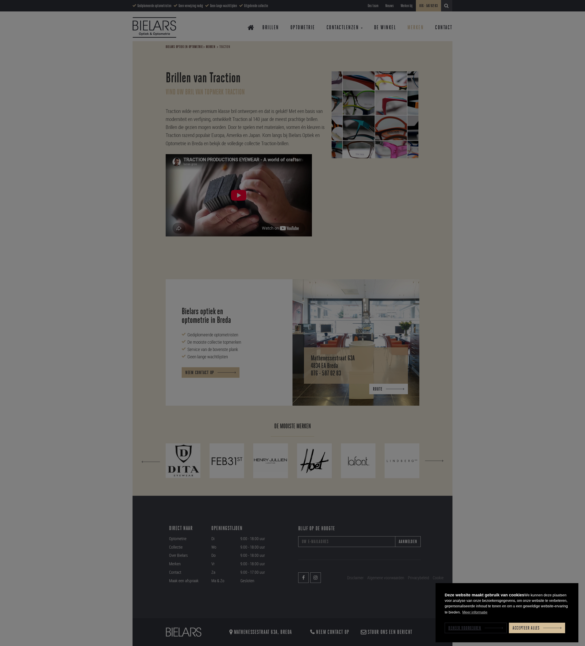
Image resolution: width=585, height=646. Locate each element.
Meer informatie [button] (474, 612)
